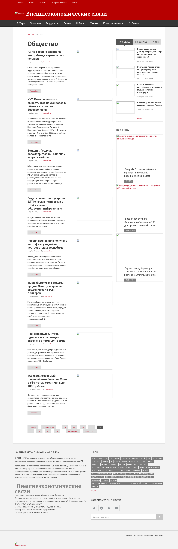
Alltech (122, 464)
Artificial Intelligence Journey (104, 468)
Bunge (151, 474)
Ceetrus (114, 477)
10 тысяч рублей (138, 458)
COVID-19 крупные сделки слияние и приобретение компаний (116, 483)
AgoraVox (95, 464)
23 (31, 431)
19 (74, 427)
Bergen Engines (125, 471)
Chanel (122, 477)
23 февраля (96, 461)
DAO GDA (95, 486)
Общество (35, 23)
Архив (31, 3)
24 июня (105, 461)
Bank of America (98, 471)
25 (48, 431)
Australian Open (152, 468)
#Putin (94, 458)
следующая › (73, 431)
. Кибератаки (114, 458)
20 (83, 427)
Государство (52, 23)
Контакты (43, 3)
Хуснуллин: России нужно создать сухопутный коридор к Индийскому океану (148, 71)
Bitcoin (145, 471)
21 (91, 427)
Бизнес (68, 23)
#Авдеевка (103, 458)
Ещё (139, 119)
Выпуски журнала (59, 3)
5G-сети (117, 461)
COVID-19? (146, 483)
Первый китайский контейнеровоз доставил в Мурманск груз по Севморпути (149, 89)
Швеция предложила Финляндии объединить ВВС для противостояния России (139, 222)
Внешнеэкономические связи (66, 14)
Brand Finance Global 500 (101, 474)
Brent (115, 474)
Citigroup (130, 477)
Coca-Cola (96, 480)
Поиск (74, 3)
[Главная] (19, 13)
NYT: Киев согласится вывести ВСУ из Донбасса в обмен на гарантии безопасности (46, 104)
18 (65, 427)
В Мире (21, 23)
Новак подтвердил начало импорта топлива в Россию (149, 103)
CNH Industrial (142, 477)
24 (39, 431)
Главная (20, 3)
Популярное (141, 42)
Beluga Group (111, 471)
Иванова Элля (47, 62)
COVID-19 (113, 480)
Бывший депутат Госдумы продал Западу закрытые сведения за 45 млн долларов (45, 288)
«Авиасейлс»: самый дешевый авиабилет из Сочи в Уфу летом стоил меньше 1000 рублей (47, 381)
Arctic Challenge (140, 464)
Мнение (94, 23)
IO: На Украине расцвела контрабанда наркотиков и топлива (45, 55)
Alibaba (104, 464)
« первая (33, 427)
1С (153, 458)
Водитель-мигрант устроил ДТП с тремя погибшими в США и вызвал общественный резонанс (46, 203)
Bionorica (136, 471)
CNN (151, 477)
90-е (144, 461)
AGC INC (150, 461)
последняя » (89, 431)
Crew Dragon (157, 483)
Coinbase (105, 480)
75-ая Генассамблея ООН (131, 461)
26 (57, 431)
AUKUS (141, 468)
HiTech (80, 23)
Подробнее (34, 91)
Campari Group (97, 477)
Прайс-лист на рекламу (143, 535)
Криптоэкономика (113, 23)
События (134, 23)
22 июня (159, 458)
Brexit (122, 474)
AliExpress (113, 464)
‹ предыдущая (48, 427)
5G (111, 461)
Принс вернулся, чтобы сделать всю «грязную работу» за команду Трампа (46, 337)
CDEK (107, 477)
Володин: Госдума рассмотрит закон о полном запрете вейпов (46, 154)
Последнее (126, 42)
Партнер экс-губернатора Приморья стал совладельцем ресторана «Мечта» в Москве (140, 271)
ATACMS (121, 468)
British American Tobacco (137, 474)
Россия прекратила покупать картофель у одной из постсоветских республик (47, 244)
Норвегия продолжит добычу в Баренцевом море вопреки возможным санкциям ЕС (149, 53)
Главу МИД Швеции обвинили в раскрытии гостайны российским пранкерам (140, 172)
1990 (148, 458)
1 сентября (125, 458)
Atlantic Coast (131, 468)
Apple (129, 464)
